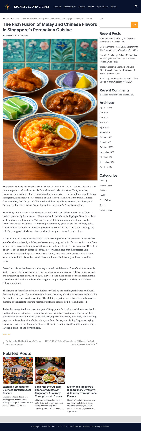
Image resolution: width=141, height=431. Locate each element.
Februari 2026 (106, 137)
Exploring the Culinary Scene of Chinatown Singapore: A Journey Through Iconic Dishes (48, 391)
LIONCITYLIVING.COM (31, 6)
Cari (101, 18)
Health (91, 7)
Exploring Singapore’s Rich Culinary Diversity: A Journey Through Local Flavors (82, 391)
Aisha (25, 35)
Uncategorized (106, 210)
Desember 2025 (106, 147)
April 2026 (104, 127)
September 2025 (107, 162)
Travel (113, 7)
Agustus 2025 (106, 167)
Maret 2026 (105, 132)
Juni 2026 (104, 117)
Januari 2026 (105, 142)
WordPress (105, 427)
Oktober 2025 (106, 157)
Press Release (102, 7)
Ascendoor (85, 427)
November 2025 (107, 152)
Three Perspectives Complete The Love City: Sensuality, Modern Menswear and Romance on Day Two (117, 70)
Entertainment (70, 7)
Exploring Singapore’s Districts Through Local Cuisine (17, 389)
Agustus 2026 (106, 107)
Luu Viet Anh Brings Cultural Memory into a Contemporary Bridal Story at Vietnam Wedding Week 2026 (118, 58)
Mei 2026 (104, 122)
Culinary (57, 7)
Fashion (82, 7)
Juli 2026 (104, 112)
